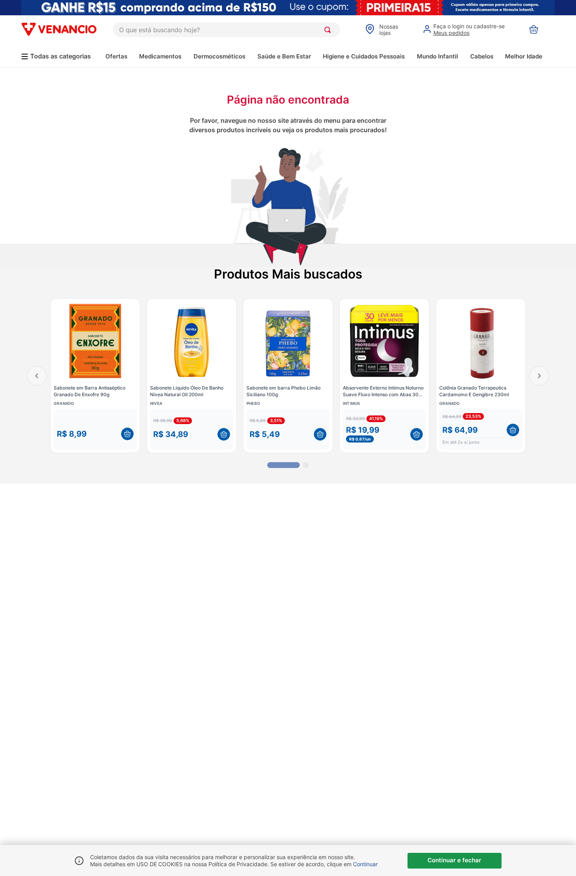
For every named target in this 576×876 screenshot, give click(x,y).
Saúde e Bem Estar (284, 56)
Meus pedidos (451, 32)
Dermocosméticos (219, 56)
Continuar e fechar (454, 860)
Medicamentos (160, 56)
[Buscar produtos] (329, 29)
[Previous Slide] (37, 376)
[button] (95, 429)
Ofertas (116, 56)
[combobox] (226, 29)
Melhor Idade (523, 56)
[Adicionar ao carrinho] (127, 434)
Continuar (365, 864)
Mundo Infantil (437, 56)
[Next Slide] (539, 376)
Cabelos (481, 56)
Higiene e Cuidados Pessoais (364, 56)
